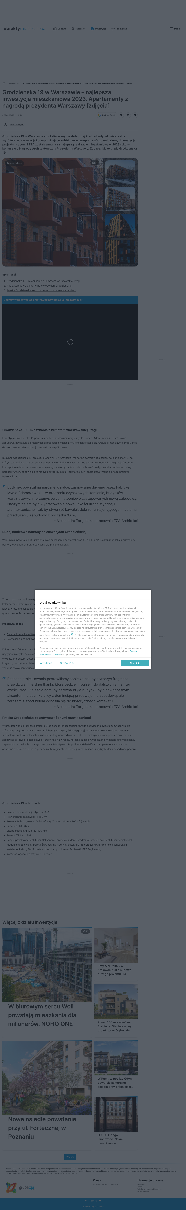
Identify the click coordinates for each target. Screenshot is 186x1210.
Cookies (57, 654)
